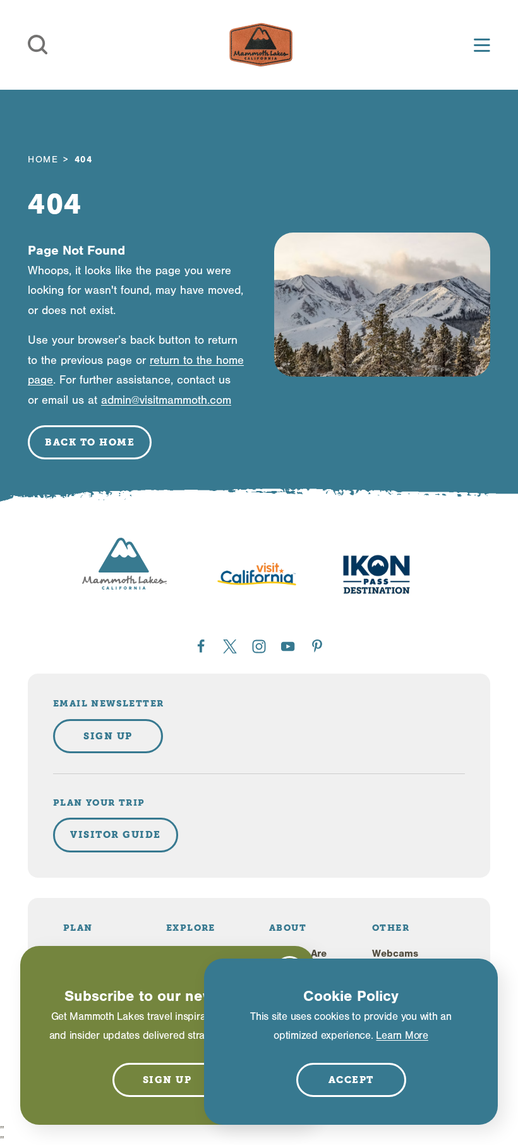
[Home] (260, 45)
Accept (351, 1080)
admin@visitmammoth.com (166, 400)
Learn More (402, 1035)
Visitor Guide (115, 834)
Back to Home (90, 442)
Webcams (395, 953)
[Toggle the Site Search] (38, 45)
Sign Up (108, 736)
